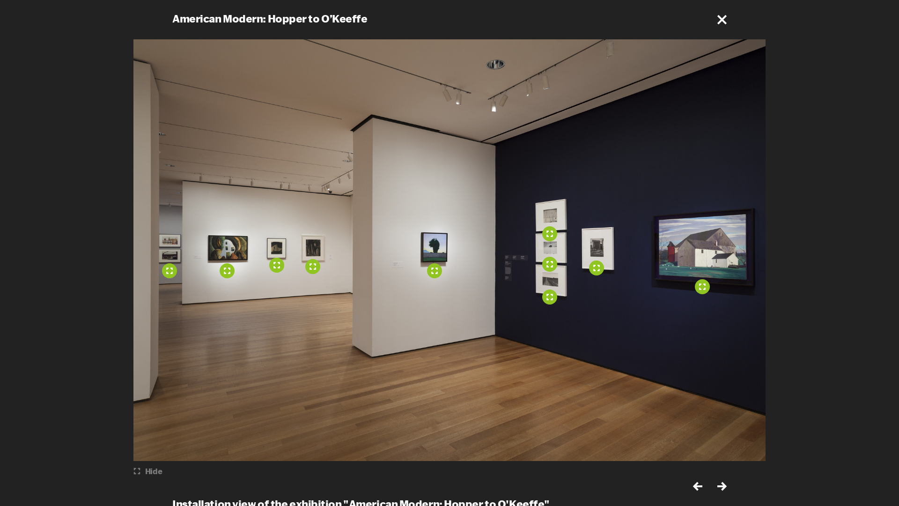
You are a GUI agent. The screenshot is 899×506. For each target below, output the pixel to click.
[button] (722, 19)
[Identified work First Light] (434, 271)
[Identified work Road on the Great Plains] (549, 297)
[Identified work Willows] (227, 271)
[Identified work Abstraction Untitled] (313, 266)
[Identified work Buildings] (276, 265)
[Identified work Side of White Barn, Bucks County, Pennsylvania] (549, 234)
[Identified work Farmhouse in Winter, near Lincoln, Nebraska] (549, 264)
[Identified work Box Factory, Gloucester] (169, 271)
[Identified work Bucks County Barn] (596, 268)
